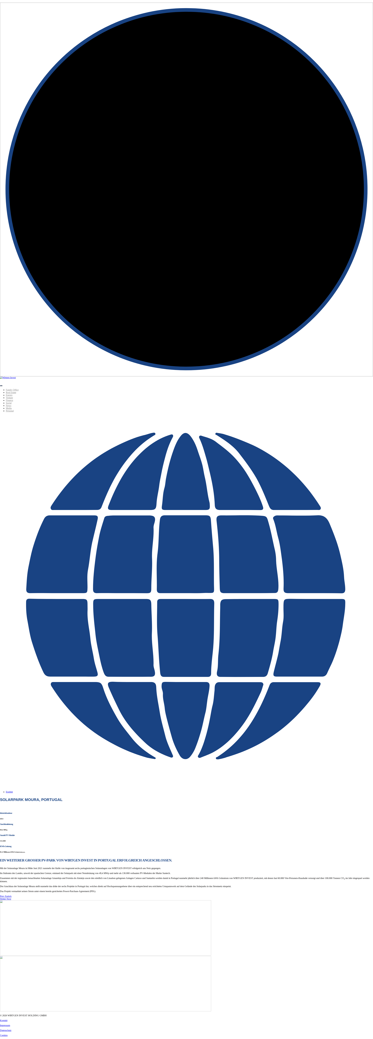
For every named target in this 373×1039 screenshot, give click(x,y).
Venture (9, 397)
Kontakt (3, 1020)
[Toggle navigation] (1, 385)
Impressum (5, 1025)
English (9, 792)
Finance (9, 400)
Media (9, 408)
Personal (10, 411)
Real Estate (11, 392)
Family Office (12, 390)
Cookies (4, 1035)
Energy (9, 395)
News (8, 405)
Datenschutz (5, 1030)
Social (9, 403)
